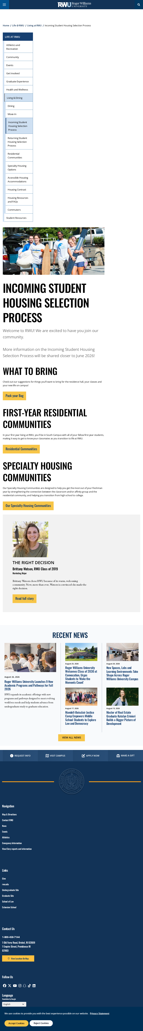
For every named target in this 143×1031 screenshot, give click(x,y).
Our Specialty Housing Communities (28, 505)
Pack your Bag (14, 395)
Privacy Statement (99, 1013)
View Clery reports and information (17, 848)
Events (9, 65)
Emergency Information (12, 843)
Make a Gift (127, 755)
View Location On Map (20, 958)
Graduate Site (8, 895)
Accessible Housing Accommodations (18, 179)
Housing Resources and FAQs (18, 199)
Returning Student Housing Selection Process (17, 141)
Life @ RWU (18, 25)
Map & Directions (9, 814)
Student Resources (16, 217)
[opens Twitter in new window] (9, 985)
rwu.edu (5, 884)
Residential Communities (15, 155)
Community (12, 57)
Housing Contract (17, 189)
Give (4, 878)
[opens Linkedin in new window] (34, 985)
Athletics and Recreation (13, 46)
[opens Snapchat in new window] (24, 985)
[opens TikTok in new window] (29, 985)
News (4, 826)
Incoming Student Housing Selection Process (17, 126)
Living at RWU (34, 25)
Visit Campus (57, 755)
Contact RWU (7, 820)
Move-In (12, 114)
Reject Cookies (41, 1023)
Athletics (5, 837)
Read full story (24, 598)
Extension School (9, 907)
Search (139, 4)
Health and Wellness (17, 89)
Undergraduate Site (10, 890)
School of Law (8, 901)
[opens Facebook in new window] (4, 985)
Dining (11, 106)
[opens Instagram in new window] (19, 985)
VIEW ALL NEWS (71, 737)
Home (6, 25)
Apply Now (92, 755)
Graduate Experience (17, 81)
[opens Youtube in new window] (15, 985)
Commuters (14, 209)
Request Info (23, 755)
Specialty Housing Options (17, 167)
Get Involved (13, 73)
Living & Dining (14, 97)
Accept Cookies (16, 1023)
